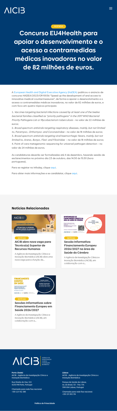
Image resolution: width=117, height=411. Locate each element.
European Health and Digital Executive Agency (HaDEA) (45, 92)
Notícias (22, 238)
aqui (53, 167)
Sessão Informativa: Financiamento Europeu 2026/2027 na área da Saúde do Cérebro (80, 247)
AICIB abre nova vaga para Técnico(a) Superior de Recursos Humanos (33, 245)
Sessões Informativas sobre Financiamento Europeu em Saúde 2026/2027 (33, 306)
